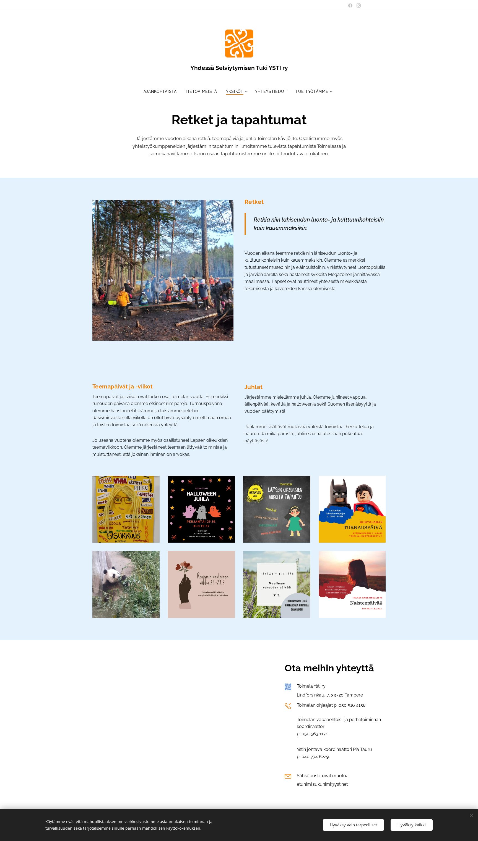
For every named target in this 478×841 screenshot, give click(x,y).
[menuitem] (162, 91)
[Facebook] (350, 5)
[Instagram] (358, 5)
